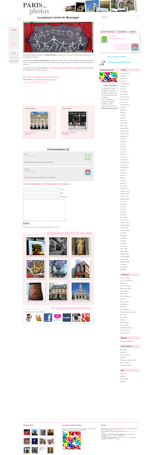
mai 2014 (123, 89)
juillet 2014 (123, 86)
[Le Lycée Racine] (58, 302)
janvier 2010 (123, 220)
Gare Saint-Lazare (30, 132)
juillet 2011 (123, 172)
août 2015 (123, 76)
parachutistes (77, 68)
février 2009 (123, 248)
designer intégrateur (122, 437)
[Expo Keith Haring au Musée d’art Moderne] (35, 302)
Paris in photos (124, 301)
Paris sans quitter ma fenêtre (128, 312)
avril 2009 (123, 243)
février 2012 (123, 154)
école (28, 77)
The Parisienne (124, 322)
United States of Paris (126, 327)
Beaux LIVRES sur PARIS (116, 57)
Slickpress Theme (112, 435)
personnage (49, 77)
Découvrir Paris (108, 32)
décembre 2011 (124, 159)
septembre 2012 (124, 136)
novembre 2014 (124, 83)
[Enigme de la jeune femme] (58, 279)
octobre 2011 (124, 165)
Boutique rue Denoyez (69, 132)
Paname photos (124, 291)
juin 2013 (123, 112)
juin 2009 (123, 238)
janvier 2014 (123, 94)
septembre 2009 (124, 230)
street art (56, 77)
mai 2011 (123, 178)
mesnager (38, 77)
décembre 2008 (124, 254)
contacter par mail (117, 430)
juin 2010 (123, 207)
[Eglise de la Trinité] (80, 302)
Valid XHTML (124, 379)
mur (43, 77)
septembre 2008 (124, 261)
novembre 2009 (124, 225)
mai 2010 (123, 209)
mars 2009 (123, 246)
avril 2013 (123, 118)
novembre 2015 (124, 73)
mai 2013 (123, 115)
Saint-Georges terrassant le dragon (59, 68)
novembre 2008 (124, 256)
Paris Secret (123, 314)
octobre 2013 (124, 102)
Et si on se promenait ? (126, 280)
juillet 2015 (123, 78)
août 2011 (123, 170)
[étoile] (11, 57)
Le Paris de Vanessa (125, 286)
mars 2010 (123, 214)
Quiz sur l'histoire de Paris (122, 49)
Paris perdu (123, 306)
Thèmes (132, 32)
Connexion (123, 373)
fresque (32, 77)
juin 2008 (123, 269)
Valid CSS (123, 376)
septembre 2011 (124, 167)
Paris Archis (123, 293)
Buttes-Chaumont (51, 79)
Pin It (13, 45)
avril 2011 (123, 180)
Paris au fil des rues (125, 296)
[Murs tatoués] (58, 257)
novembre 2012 (124, 131)
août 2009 (123, 233)
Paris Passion (123, 304)
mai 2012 (123, 146)
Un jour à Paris (124, 325)
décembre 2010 (124, 191)
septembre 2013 (124, 104)
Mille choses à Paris (125, 288)
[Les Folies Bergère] (35, 257)
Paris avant (123, 299)
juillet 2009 (123, 235)
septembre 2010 (124, 199)
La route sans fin (124, 355)
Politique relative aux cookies (109, 108)
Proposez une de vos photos (122, 46)
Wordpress (123, 381)
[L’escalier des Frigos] (35, 279)
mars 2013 (123, 120)
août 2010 (123, 201)
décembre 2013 (124, 97)
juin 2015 (123, 81)
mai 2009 (123, 241)
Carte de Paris (112, 36)
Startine (122, 320)
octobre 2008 (124, 259)
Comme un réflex (125, 278)
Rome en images (124, 362)
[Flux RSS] (38, 317)
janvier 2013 (123, 125)
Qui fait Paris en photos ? (123, 44)
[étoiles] (12, 57)
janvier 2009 (123, 251)
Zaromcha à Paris (125, 333)
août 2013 (123, 107)
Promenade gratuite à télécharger (119, 62)
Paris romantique (125, 309)
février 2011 (123, 186)
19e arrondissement (39, 79)
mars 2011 (123, 183)
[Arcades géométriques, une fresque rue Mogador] (80, 279)
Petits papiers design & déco (128, 360)
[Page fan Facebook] (48, 317)
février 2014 (123, 91)
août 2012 (123, 138)
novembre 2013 (124, 99)
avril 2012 (123, 149)
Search (138, 17)
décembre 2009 (124, 222)
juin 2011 (123, 175)
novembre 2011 (124, 162)
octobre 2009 (124, 227)
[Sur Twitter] (29, 317)
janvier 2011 (123, 188)
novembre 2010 (124, 193)
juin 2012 (123, 144)
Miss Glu (122, 357)
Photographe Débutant (126, 341)
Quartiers (122, 32)
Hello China (123, 352)
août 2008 (123, 264)
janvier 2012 (123, 157)
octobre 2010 (124, 196)
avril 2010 (123, 212)
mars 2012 (123, 152)
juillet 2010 (123, 204)
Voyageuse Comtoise (126, 365)
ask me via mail (131, 431)
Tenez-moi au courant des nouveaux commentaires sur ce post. (42, 227)
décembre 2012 (124, 128)
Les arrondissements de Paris (116, 38)
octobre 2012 (124, 133)
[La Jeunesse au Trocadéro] (80, 257)
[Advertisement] (120, 25)
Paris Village (123, 317)
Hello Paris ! (123, 283)
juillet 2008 (123, 267)
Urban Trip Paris (124, 330)
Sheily (26, 153)
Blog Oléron (123, 349)
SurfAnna (27, 169)
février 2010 (123, 217)
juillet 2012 (123, 141)
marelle (45, 70)
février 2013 (123, 123)
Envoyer (26, 223)
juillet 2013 (123, 110)
